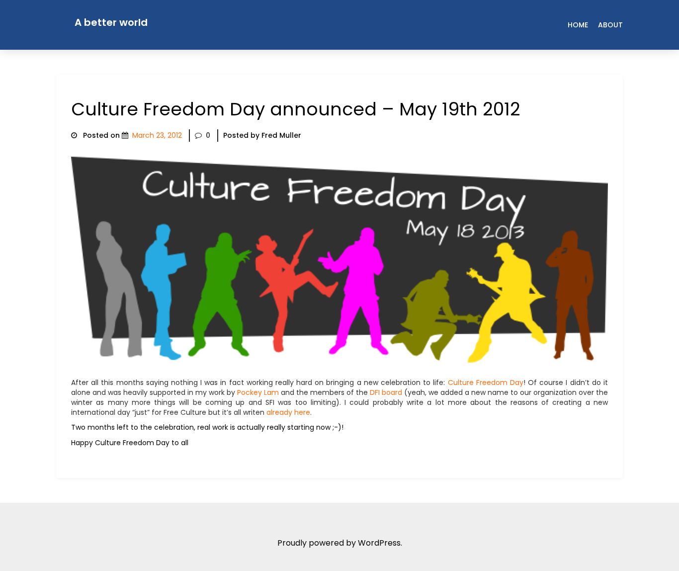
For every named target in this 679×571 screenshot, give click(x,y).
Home (578, 25)
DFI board (386, 392)
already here (288, 412)
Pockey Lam (258, 392)
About (610, 25)
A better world (111, 22)
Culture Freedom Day (485, 382)
